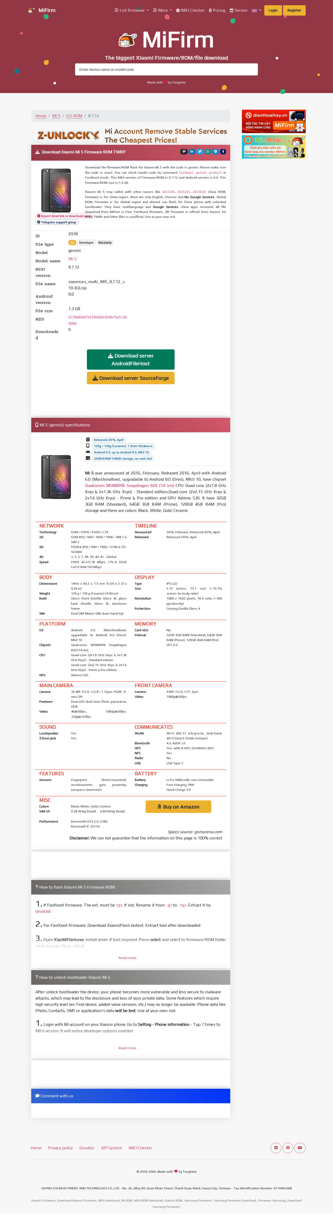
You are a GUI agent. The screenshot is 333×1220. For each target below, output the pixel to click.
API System (111, 1147)
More (163, 10)
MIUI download (108, 1200)
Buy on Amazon (181, 807)
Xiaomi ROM (173, 1200)
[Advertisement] (180, 286)
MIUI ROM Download (148, 1200)
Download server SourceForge (133, 378)
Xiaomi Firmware (43, 1200)
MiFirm (46, 10)
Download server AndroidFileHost (133, 359)
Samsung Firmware (198, 1200)
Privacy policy (60, 1147)
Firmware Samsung (271, 1200)
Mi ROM (126, 1200)
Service (240, 10)
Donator (86, 1147)
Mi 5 (56, 115)
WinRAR (43, 911)
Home (40, 115)
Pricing (218, 10)
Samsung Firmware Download (235, 1200)
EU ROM (74, 115)
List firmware (132, 10)
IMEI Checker (192, 10)
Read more (127, 958)
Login (273, 10)
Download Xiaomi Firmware (76, 1200)
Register (294, 10)
